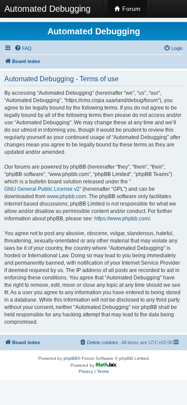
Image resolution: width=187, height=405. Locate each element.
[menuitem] (23, 48)
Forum (130, 8)
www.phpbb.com (66, 196)
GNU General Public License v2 (42, 189)
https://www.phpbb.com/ (122, 219)
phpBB (70, 358)
